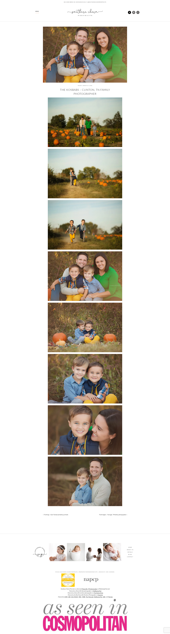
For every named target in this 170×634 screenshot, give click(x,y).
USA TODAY (74, 597)
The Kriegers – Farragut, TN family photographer (112, 515)
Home (130, 547)
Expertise (100, 595)
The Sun (110, 597)
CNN (66, 597)
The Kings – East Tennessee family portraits (56, 515)
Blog (130, 554)
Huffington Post (97, 591)
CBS (69, 597)
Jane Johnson (110, 571)
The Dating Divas (98, 593)
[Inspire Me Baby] (68, 586)
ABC (104, 597)
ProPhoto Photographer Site (88, 571)
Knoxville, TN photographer (89, 589)
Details (130, 552)
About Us (130, 549)
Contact (130, 556)
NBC (80, 597)
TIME (83, 597)
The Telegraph (89, 597)
